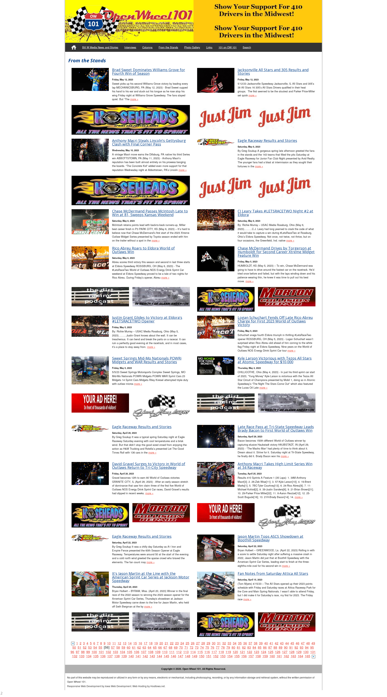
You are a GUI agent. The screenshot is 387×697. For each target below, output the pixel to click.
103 (115, 651)
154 (230, 656)
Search (247, 47)
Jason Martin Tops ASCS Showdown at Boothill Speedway (270, 538)
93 (301, 647)
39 (261, 643)
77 (218, 647)
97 (77, 651)
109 (157, 651)
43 (282, 643)
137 (110, 656)
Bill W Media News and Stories (100, 47)
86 (265, 647)
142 (145, 656)
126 (277, 651)
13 (124, 643)
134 (89, 656)
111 (172, 651)
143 (152, 656)
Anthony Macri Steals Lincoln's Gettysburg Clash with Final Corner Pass (149, 142)
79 (228, 647)
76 (212, 647)
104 (122, 651)
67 (165, 647)
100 (94, 651)
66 (160, 647)
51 (79, 647)
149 (194, 656)
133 (81, 656)
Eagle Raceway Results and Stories (267, 140)
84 (254, 647)
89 (280, 647)
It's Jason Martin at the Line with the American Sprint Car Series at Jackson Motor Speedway (150, 577)
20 (161, 643)
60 (128, 647)
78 (223, 647)
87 (270, 647)
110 (164, 651)
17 (145, 643)
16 (140, 643)
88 (275, 647)
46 (297, 643)
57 (113, 647)
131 (313, 651)
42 (276, 643)
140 (131, 656)
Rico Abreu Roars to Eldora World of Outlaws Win (143, 250)
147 (180, 656)
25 (187, 643)
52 (84, 647)
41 (271, 643)
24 (182, 643)
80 (233, 647)
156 (244, 656)
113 (186, 651)
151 (208, 656)
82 (244, 647)
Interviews (130, 47)
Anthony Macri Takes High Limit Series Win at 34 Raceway (275, 465)
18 (151, 643)
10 (109, 643)
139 (124, 656)
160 (272, 656)
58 (118, 647)
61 (134, 647)
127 (284, 651)
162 (286, 656)
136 (103, 656)
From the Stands (168, 47)
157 (251, 656)
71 (186, 647)
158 (258, 656)
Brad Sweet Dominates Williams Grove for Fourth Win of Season (148, 71)
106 (136, 651)
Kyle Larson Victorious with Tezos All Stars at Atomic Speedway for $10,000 (275, 360)
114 (193, 651)
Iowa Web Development (118, 686)
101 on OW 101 (227, 47)
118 (221, 651)
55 (100, 647)
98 (83, 651)
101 (101, 651)
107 (143, 651)
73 (197, 647)
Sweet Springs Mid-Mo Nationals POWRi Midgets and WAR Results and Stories (146, 360)
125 (270, 651)
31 (219, 643)
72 (191, 647)
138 (117, 656)
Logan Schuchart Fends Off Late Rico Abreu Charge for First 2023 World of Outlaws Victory (275, 321)
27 (198, 643)
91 (291, 647)
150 (201, 656)
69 (176, 647)
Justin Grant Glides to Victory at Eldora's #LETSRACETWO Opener (147, 319)
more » (134, 99)
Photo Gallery (192, 47)
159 (265, 656)
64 (149, 647)
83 (249, 647)
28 (203, 643)
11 (114, 643)
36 (245, 643)
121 (242, 651)
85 (259, 647)
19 (156, 643)
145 (166, 656)
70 (181, 647)
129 (299, 651)
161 (279, 656)
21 (166, 643)
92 (296, 647)
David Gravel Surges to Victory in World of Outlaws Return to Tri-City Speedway (148, 465)
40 (266, 643)
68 (170, 647)
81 (238, 647)
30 (213, 643)
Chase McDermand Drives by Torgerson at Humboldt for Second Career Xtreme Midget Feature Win (276, 252)
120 (235, 651)
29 (208, 643)
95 (312, 647)
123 (256, 651)
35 (240, 643)
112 (179, 651)
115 (200, 651)
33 (229, 643)
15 (135, 643)
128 (291, 651)
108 (150, 651)
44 (287, 643)
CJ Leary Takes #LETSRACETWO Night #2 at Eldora (275, 213)
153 (223, 656)
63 (144, 647)
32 (224, 643)
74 (202, 647)
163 (293, 656)
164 (300, 656)
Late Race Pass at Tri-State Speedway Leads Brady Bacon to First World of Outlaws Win (276, 428)
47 (303, 643)
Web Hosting (139, 686)
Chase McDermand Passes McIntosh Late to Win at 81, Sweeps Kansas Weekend (150, 213)
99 (88, 651)
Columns (147, 47)
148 (187, 656)
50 (74, 647)
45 (292, 643)
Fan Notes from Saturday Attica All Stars (273, 573)
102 (108, 651)
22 (172, 643)
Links (209, 47)
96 (72, 651)
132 (74, 656)
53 (90, 647)
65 (155, 647)
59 (123, 647)
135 (96, 656)
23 (177, 643)
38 (255, 643)
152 (215, 656)
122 (249, 651)
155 (237, 656)
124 (263, 651)
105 (129, 651)
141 (138, 656)
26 (193, 643)
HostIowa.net (157, 686)
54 (95, 647)
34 (234, 643)
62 (139, 647)
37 (250, 643)
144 (159, 656)
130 (306, 651)
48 (308, 643)
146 (173, 656)
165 (307, 656)
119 (228, 651)
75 (207, 647)
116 (207, 651)
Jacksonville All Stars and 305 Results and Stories (273, 71)
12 (119, 643)
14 (130, 643)
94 (307, 647)
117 (214, 651)
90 (286, 647)
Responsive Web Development (84, 686)
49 (313, 643)
